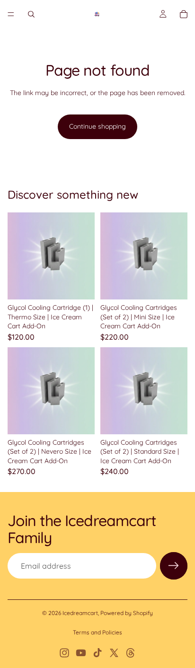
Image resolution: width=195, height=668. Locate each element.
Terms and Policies (97, 632)
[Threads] (130, 653)
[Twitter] (114, 653)
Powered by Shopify (126, 612)
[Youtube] (81, 653)
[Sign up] (173, 566)
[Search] (31, 14)
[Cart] (183, 14)
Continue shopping (97, 126)
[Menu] (11, 14)
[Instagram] (64, 653)
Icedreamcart (80, 612)
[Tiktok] (97, 653)
